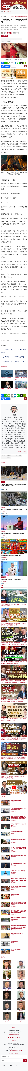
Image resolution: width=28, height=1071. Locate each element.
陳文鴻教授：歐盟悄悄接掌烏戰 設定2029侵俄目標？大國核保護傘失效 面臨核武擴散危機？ (18, 911)
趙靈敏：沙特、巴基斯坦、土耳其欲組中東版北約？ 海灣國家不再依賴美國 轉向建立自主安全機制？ (13, 682)
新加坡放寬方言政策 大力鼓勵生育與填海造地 (12, 533)
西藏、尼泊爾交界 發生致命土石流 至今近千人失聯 (14, 510)
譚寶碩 (12, 833)
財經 (5, 16)
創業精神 (3, 39)
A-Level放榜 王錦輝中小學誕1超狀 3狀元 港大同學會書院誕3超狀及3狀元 (18, 849)
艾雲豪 (9, 33)
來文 (12, 858)
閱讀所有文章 (21, 451)
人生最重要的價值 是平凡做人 (17, 831)
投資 (8, 16)
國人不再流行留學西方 (16, 949)
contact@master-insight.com (15, 1050)
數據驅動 (9, 39)
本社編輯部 (5, 487)
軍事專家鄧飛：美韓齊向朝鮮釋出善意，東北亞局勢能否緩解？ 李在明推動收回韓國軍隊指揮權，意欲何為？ (13, 644)
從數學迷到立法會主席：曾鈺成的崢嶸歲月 (12, 579)
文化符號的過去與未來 (16, 800)
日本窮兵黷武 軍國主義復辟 (17, 933)
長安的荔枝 (15, 39)
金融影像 (4, 36)
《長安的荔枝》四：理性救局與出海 (12, 361)
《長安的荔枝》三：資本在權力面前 (12, 357)
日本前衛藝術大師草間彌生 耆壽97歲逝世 (11, 555)
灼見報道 (3, 507)
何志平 (12, 802)
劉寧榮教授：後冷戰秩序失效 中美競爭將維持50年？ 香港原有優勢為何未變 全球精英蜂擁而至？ (18, 927)
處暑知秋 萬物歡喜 (15, 894)
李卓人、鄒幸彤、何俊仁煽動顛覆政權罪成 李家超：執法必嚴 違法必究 (18, 880)
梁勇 (12, 920)
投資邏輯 (3, 41)
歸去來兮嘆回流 (14, 941)
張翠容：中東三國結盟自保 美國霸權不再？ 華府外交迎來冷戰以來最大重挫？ (18, 903)
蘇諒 (20, 39)
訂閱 (25, 1060)
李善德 (8, 41)
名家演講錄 (3, 577)
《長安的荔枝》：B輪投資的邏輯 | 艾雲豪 (19, 16)
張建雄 (12, 950)
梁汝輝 (12, 889)
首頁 (2, 16)
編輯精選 (13, 873)
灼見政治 (3, 481)
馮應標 (12, 942)
